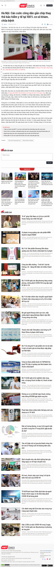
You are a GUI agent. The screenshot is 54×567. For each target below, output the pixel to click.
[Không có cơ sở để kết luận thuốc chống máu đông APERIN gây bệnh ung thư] (10, 399)
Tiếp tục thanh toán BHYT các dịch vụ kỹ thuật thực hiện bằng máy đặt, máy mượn (24, 129)
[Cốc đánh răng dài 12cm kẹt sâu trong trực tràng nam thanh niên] (10, 513)
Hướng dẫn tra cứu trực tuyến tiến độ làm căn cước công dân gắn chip (21, 135)
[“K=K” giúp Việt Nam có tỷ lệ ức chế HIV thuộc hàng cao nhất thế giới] (10, 221)
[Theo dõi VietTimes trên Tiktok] (49, 559)
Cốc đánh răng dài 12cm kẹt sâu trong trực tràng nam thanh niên (37, 509)
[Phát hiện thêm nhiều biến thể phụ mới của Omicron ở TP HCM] (10, 415)
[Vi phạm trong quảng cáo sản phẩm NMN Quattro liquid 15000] (10, 237)
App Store (44, 565)
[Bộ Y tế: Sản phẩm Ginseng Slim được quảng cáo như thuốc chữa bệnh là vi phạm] (10, 253)
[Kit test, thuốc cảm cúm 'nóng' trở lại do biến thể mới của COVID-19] (10, 480)
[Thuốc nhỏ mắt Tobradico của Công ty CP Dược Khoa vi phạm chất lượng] (10, 335)
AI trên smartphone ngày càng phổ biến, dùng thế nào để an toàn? (20, 201)
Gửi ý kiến (49, 162)
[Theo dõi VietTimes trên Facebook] (42, 559)
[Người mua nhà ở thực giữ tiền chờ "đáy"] (7, 176)
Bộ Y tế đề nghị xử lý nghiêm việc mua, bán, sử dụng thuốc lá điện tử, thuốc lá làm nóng (37, 380)
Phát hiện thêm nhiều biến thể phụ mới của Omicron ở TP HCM (37, 411)
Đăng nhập (49, 5)
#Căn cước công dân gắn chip (15, 140)
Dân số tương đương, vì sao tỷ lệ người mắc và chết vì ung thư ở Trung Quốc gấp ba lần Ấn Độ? (37, 428)
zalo (45, 559)
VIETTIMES (27, 5)
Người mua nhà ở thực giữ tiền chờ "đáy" (6, 182)
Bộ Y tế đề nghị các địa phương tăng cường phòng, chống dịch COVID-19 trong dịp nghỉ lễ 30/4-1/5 (37, 282)
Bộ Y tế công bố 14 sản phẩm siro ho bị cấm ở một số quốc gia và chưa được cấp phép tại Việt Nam (37, 348)
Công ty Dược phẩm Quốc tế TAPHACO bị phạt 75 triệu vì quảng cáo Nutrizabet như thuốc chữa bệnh (36, 364)
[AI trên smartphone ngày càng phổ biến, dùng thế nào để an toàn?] (20, 194)
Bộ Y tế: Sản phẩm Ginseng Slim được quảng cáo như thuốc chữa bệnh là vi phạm (37, 249)
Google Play (50, 565)
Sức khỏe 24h (7, 212)
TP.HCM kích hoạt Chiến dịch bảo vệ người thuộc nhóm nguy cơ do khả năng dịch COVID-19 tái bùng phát (36, 493)
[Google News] (50, 24)
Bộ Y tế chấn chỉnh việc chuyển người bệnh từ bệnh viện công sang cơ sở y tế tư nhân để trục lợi (37, 298)
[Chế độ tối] (44, 5)
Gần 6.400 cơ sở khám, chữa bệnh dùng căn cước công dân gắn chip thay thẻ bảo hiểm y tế (27, 131)
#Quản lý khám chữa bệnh (28, 140)
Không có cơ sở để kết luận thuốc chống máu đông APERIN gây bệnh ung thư (36, 395)
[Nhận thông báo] (41, 5)
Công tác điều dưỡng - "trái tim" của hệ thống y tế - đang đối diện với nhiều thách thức (37, 266)
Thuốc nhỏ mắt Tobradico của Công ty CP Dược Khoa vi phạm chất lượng (36, 331)
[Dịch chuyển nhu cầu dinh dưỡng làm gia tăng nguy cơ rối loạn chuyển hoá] (10, 464)
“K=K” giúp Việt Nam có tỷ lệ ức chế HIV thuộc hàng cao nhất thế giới (36, 217)
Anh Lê (5, 24)
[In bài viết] (45, 24)
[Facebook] (42, 24)
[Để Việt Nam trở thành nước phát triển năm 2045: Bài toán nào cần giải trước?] (33, 194)
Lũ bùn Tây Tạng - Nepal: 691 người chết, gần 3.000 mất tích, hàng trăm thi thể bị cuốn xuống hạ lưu (47, 202)
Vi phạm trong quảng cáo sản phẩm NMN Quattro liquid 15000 (36, 233)
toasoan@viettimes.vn (47, 550)
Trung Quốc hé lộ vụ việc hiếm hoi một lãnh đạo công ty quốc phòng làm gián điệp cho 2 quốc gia (33, 184)
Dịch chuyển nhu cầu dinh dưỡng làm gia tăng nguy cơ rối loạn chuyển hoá (36, 460)
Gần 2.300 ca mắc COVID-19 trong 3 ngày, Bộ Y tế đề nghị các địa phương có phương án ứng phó (37, 526)
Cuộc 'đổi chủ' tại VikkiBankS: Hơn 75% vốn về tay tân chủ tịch (47, 183)
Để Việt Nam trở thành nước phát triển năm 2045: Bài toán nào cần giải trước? (33, 201)
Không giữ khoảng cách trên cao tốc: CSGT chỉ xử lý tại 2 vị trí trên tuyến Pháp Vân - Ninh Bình (6, 202)
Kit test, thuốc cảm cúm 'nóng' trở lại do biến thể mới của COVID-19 (36, 476)
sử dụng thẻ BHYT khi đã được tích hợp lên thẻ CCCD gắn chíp (26, 93)
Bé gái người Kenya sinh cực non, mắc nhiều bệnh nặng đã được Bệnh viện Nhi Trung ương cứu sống (36, 315)
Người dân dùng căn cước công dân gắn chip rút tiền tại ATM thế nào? (21, 133)
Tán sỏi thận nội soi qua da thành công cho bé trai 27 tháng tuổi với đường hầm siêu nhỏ (37, 445)
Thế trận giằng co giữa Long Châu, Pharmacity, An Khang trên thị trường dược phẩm (20, 184)
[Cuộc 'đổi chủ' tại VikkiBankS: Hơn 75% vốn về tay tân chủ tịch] (47, 176)
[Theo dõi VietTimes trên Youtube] (47, 559)
